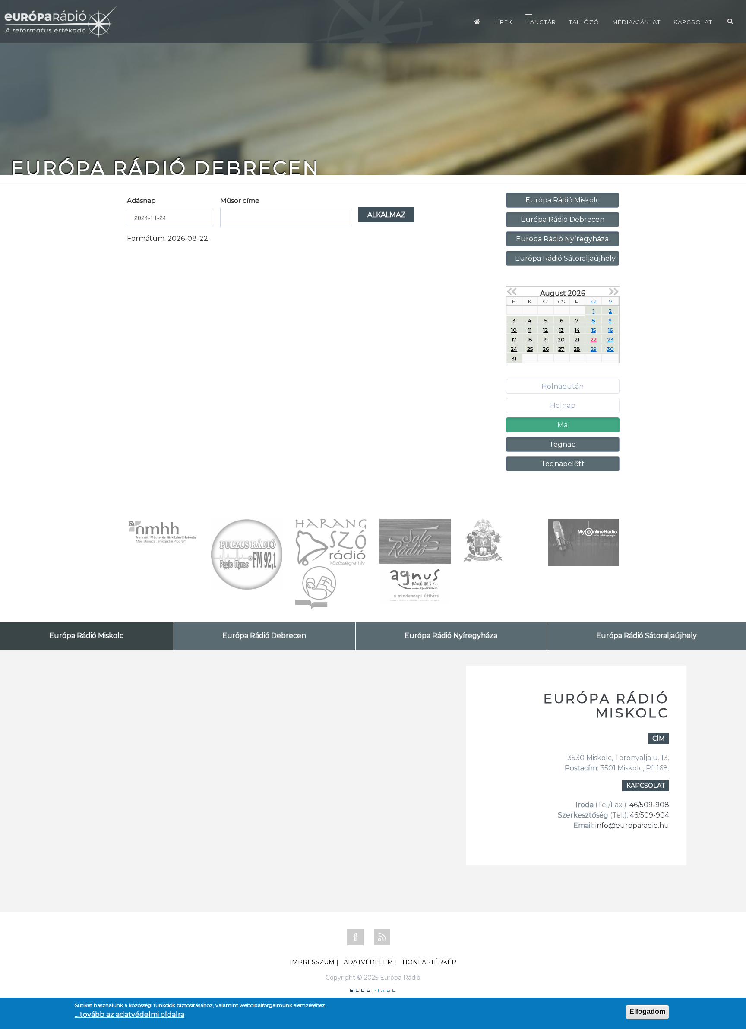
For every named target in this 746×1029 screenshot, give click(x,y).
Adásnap (141, 200)
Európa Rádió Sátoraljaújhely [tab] (646, 635)
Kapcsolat (692, 22)
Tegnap (562, 444)
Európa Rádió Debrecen (562, 219)
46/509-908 (649, 805)
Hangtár (540, 22)
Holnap (562, 405)
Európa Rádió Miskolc (562, 200)
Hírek (502, 22)
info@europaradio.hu (632, 825)
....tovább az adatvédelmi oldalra (129, 1014)
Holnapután (562, 386)
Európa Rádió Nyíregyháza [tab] (451, 635)
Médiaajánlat (636, 22)
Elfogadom (647, 1011)
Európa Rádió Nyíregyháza (562, 239)
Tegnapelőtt (563, 464)
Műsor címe (239, 200)
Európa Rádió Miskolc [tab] (86, 635)
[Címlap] (477, 21)
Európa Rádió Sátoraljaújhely (565, 258)
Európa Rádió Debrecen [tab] (264, 635)
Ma (562, 425)
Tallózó (584, 22)
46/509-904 (648, 815)
